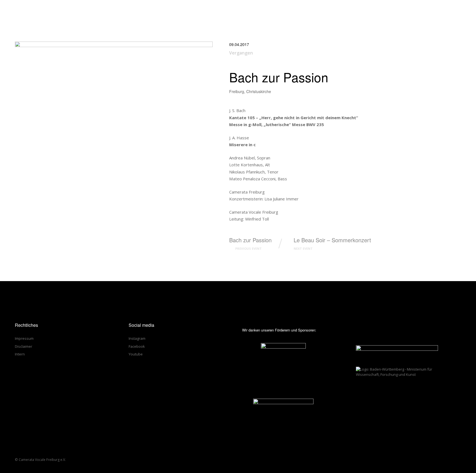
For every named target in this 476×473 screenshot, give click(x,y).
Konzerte (296, 10)
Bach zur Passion (250, 243)
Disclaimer (23, 346)
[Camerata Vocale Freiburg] (17, 10)
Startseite (246, 10)
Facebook (137, 346)
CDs (316, 10)
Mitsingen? (337, 10)
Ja (363, 466)
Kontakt (386, 10)
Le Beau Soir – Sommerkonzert (332, 243)
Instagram (137, 338)
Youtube (136, 354)
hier (318, 466)
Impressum (24, 338)
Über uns (271, 10)
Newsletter (413, 10)
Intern (20, 354)
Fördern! (362, 10)
